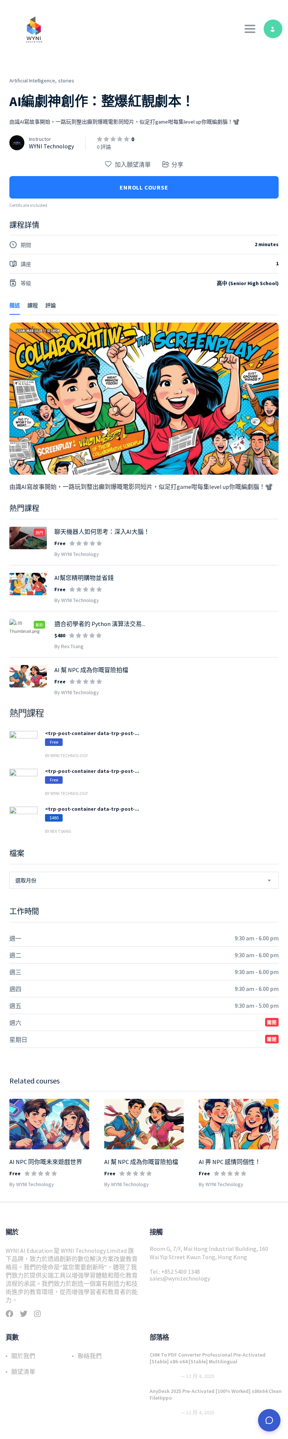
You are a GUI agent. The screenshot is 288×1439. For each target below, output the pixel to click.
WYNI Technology (51, 146)
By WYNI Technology (31, 1184)
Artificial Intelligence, (33, 80)
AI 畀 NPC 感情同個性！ (230, 1162)
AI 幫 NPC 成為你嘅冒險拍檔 (141, 1162)
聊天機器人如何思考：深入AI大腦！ (102, 531)
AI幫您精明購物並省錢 (84, 577)
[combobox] (144, 880)
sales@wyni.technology (180, 1278)
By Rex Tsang (69, 646)
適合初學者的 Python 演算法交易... (99, 624)
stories (66, 80)
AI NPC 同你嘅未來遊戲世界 (45, 1162)
